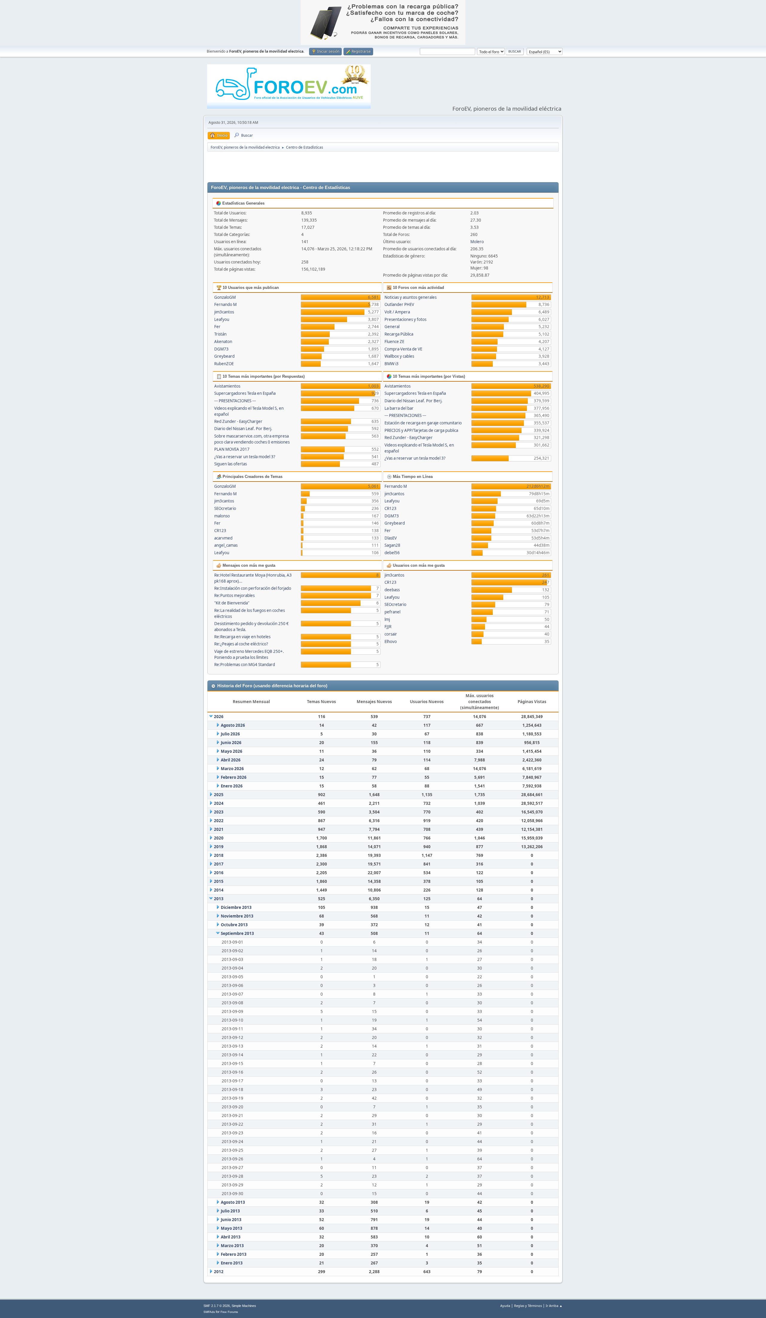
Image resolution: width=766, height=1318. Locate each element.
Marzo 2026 (232, 768)
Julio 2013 (230, 1211)
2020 (219, 838)
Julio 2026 (230, 734)
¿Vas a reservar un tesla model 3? (244, 456)
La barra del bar (399, 408)
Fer (217, 326)
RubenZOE (224, 363)
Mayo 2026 (231, 751)
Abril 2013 (231, 1237)
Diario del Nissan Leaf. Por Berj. (243, 428)
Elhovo (390, 641)
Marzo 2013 (232, 1245)
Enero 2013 (232, 1263)
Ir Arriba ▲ (554, 1305)
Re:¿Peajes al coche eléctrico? (241, 644)
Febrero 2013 (234, 1254)
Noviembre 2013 (237, 916)
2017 (219, 864)
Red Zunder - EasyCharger (238, 421)
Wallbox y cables (399, 356)
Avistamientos (227, 386)
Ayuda (505, 1305)
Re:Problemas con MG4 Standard (244, 664)
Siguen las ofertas (230, 464)
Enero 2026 (232, 786)
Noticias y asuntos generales (410, 297)
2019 (219, 846)
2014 (219, 890)
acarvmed (223, 538)
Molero (477, 241)
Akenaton (223, 341)
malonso (222, 516)
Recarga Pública (398, 334)
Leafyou (221, 319)
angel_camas (226, 545)
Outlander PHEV (399, 304)
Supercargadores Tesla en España (245, 393)
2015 (219, 881)
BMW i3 (391, 363)
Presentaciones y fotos (405, 319)
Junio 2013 (231, 1219)
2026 (219, 716)
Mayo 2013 (231, 1228)
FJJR (387, 626)
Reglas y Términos (528, 1305)
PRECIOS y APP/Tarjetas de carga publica (421, 430)
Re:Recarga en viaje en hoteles (242, 636)
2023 (219, 812)
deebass (392, 589)
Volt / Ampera (397, 312)
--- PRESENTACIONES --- (235, 400)
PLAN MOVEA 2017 (232, 449)
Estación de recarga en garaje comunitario (423, 423)
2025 (219, 794)
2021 (219, 829)
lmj (387, 619)
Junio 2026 (231, 742)
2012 (219, 1271)
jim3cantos (224, 312)
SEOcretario (225, 508)
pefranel (392, 612)
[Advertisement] (383, 167)
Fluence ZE (394, 341)
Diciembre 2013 (236, 907)
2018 (219, 855)
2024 (219, 803)
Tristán (220, 334)
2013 (219, 898)
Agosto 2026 (233, 725)
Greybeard (224, 356)
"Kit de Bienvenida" (231, 603)
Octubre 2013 (234, 924)
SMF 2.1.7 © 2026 (216, 1306)
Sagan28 (392, 545)
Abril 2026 (231, 760)
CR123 (220, 530)
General (391, 326)
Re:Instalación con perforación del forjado (252, 588)
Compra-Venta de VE (403, 349)
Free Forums (229, 1312)
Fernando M (225, 304)
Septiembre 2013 (237, 933)
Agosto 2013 (233, 1202)
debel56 (392, 552)
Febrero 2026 (234, 777)
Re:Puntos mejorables (234, 595)
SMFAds (209, 1312)
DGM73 (221, 349)
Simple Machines (244, 1306)
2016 (219, 872)
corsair (390, 634)
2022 (219, 820)
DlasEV (390, 538)
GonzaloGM (225, 297)
